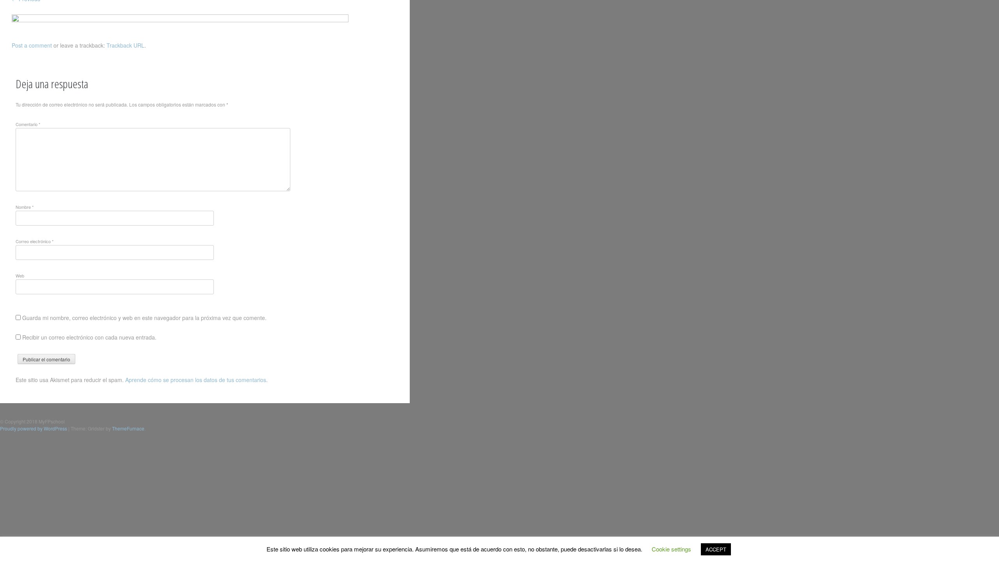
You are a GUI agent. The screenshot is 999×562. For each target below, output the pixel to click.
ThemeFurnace (128, 428)
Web (20, 275)
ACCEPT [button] (716, 549)
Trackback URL (125, 45)
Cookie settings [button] (671, 549)
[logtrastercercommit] (180, 20)
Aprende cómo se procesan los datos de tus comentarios (195, 380)
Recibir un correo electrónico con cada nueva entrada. (89, 337)
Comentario (28, 124)
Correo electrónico (34, 241)
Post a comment (32, 45)
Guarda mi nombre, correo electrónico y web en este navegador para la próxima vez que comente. (144, 318)
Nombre (25, 207)
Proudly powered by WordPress (33, 428)
